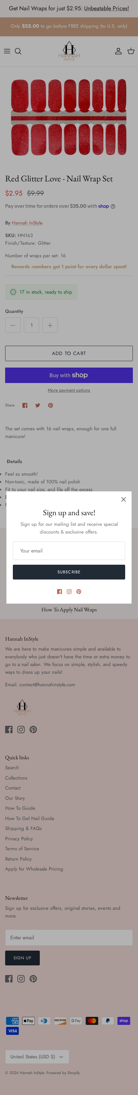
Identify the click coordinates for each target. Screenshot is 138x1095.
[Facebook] (59, 591)
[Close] (123, 499)
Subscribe (68, 572)
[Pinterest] (78, 591)
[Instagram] (69, 591)
